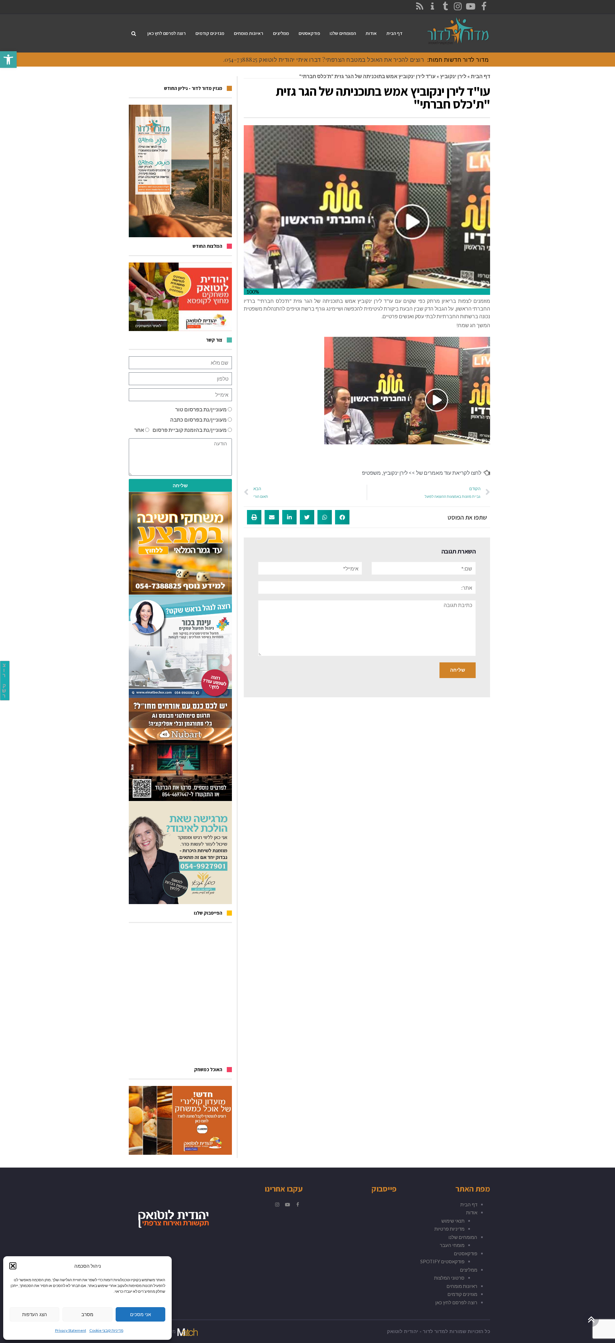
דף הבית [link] (480, 76)
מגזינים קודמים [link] (462, 1294)
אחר (139, 430)
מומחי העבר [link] (452, 1245)
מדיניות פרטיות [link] (449, 1229)
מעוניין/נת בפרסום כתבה (198, 420)
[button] (13, 1266)
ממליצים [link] (468, 1270)
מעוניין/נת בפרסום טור (201, 409)
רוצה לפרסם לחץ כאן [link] (456, 1302)
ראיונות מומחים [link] (462, 1286)
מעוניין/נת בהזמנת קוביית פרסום (189, 430)
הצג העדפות (34, 1314)
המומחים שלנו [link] (462, 1237)
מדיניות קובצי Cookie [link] (106, 1330)
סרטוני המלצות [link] (449, 1278)
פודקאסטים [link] (465, 1253)
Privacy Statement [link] (70, 1330)
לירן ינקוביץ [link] (453, 76)
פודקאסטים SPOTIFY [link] (442, 1261)
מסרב (87, 1314)
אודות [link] (471, 1212)
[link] (8, 59)
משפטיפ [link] (371, 472)
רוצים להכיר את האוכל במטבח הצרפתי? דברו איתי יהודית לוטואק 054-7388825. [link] (323, 59)
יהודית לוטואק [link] (402, 1331)
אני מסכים (140, 1314)
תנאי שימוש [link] (452, 1221)
